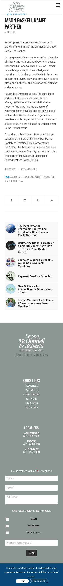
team (20, 181)
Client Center (31, 394)
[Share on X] (25, 200)
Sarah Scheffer (30, 169)
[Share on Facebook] (11, 200)
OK (22, 581)
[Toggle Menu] (57, 5)
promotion (49, 176)
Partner (38, 176)
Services (31, 399)
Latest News (10, 31)
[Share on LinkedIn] (38, 200)
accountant (16, 176)
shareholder (11, 181)
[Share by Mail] (51, 200)
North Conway (34, 532)
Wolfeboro (34, 525)
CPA (25, 176)
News (30, 176)
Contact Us (31, 390)
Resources (31, 386)
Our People (31, 407)
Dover (34, 519)
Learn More (39, 581)
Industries (31, 403)
